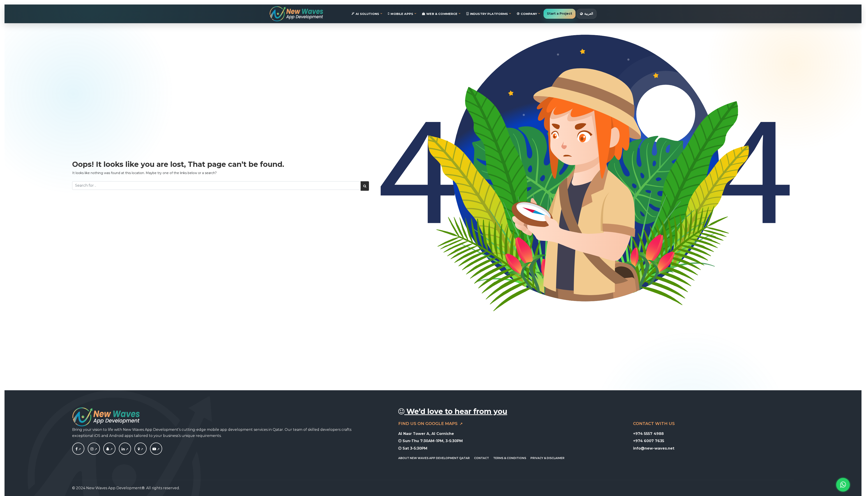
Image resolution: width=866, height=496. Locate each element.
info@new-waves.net (653, 448)
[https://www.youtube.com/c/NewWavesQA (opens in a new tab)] (156, 449)
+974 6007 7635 (648, 441)
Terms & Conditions (509, 458)
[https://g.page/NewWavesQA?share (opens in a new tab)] (140, 449)
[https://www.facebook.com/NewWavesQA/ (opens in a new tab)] (78, 449)
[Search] (365, 186)
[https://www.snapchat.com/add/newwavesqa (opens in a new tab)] (109, 449)
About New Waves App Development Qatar (434, 458)
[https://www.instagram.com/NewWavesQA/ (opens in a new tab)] (94, 449)
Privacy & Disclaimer (547, 458)
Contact (481, 458)
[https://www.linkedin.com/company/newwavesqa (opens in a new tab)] (125, 449)
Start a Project (559, 13)
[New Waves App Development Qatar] (296, 13)
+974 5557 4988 (648, 434)
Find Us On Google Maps (428, 423)
